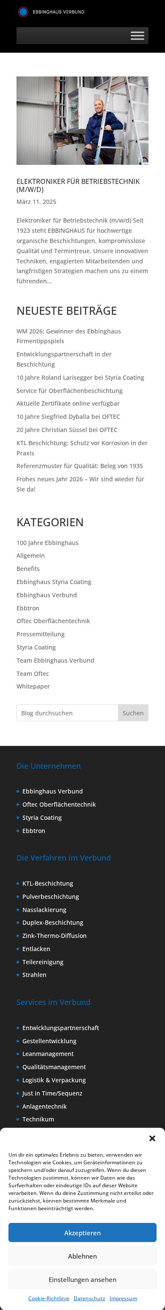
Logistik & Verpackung (54, 1080)
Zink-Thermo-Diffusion (54, 936)
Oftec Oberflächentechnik (53, 621)
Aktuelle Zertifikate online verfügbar (68, 403)
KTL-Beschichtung (47, 883)
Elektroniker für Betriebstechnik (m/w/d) (78, 185)
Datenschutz (89, 1298)
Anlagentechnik (44, 1106)
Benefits (28, 569)
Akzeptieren (82, 1232)
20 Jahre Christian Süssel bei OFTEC (67, 430)
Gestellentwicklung (49, 1041)
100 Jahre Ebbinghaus (47, 543)
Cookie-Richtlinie (48, 1298)
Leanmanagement (48, 1054)
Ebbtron (27, 608)
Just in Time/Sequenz (52, 1093)
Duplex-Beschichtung (52, 922)
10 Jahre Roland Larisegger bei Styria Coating (80, 377)
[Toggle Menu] (137, 35)
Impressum (123, 1298)
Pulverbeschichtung (50, 896)
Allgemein (30, 555)
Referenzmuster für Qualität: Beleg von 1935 (79, 466)
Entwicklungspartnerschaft (60, 1028)
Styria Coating (36, 647)
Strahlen (34, 975)
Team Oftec (32, 673)
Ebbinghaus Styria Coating (53, 582)
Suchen (133, 713)
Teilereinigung (42, 962)
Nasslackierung (44, 910)
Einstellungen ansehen (82, 1279)
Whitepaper (33, 686)
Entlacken (36, 949)
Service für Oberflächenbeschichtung (69, 391)
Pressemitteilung (40, 634)
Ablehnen (82, 1256)
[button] (152, 1138)
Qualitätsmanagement (54, 1067)
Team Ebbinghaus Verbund (55, 660)
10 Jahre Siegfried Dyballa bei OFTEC (68, 416)
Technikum (38, 1119)
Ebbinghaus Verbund (46, 595)
